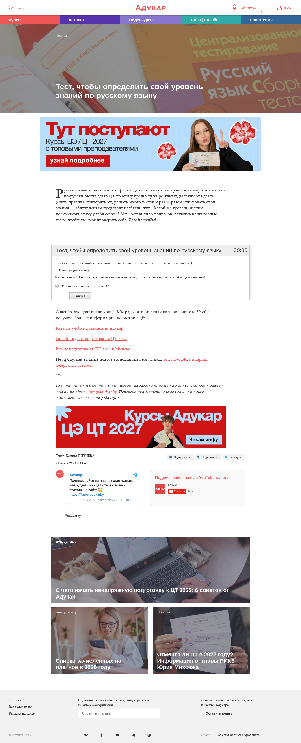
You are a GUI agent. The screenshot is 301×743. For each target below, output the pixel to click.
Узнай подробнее (150, 407)
